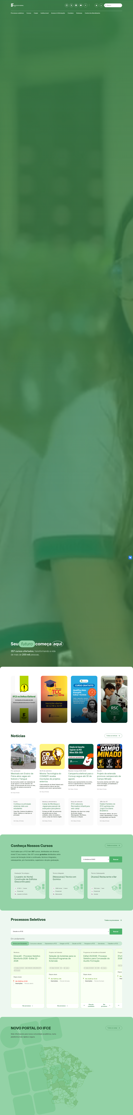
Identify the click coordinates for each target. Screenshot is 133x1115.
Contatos (71, 13)
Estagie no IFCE (64, 943)
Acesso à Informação (58, 13)
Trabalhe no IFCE (113, 943)
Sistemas (79, 13)
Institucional (45, 13)
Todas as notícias (113, 735)
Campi (36, 13)
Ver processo (27, 1006)
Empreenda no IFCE (51, 943)
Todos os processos (113, 920)
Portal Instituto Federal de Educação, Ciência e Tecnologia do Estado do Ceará (19, 5)
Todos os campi (113, 1028)
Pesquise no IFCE (89, 943)
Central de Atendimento (92, 13)
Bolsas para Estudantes (20, 943)
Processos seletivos (17, 13)
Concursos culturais (36, 943)
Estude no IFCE (76, 943)
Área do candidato (89, 1005)
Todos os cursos (113, 845)
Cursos (29, 13)
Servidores (101, 943)
